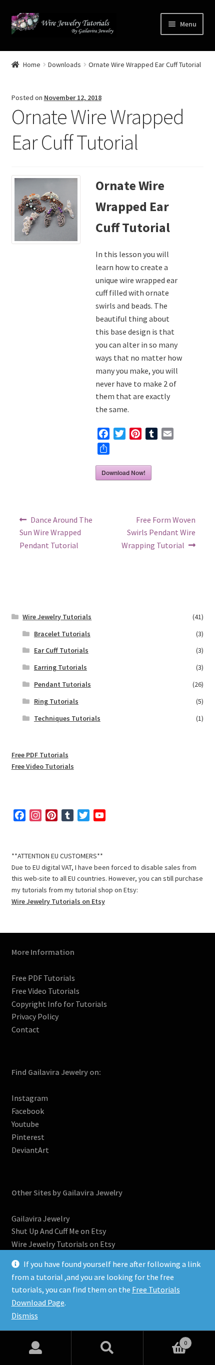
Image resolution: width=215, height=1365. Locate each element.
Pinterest (28, 1137)
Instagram (30, 1098)
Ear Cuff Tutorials (61, 650)
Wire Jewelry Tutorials (57, 616)
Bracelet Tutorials (62, 633)
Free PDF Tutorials (40, 754)
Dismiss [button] (25, 1315)
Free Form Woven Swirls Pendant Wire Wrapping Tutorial (159, 532)
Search (107, 1348)
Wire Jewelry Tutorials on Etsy (58, 901)
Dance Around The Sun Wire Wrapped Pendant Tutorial (56, 532)
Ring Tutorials (56, 701)
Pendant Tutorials (62, 684)
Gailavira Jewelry (41, 1218)
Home (31, 64)
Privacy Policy (35, 1016)
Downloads (64, 64)
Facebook (28, 1111)
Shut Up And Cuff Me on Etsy (59, 1231)
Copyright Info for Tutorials (59, 1004)
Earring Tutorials (60, 667)
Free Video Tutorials (43, 766)
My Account (36, 1348)
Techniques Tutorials (67, 718)
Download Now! (124, 472)
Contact (26, 1029)
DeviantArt (30, 1150)
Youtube (25, 1124)
